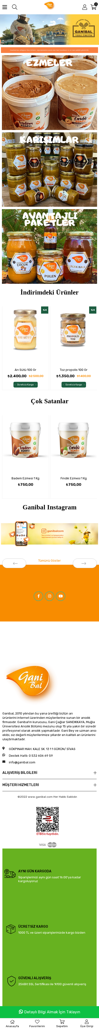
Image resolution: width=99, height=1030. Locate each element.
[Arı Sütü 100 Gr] (25, 335)
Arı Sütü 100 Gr (25, 370)
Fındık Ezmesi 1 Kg (74, 478)
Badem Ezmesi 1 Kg (25, 478)
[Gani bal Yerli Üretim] (49, 29)
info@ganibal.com (22, 762)
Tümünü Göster (49, 560)
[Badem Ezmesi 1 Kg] (25, 444)
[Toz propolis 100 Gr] (73, 335)
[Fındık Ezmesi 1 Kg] (73, 444)
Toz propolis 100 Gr (73, 370)
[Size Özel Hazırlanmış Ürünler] (49, 50)
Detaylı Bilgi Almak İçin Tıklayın (52, 1012)
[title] (49, 92)
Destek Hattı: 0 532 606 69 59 (31, 755)
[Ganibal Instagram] (49, 533)
